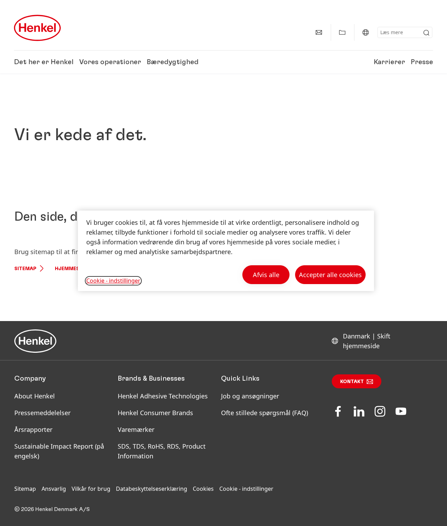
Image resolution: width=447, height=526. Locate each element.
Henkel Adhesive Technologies (163, 396)
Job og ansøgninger (250, 396)
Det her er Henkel (44, 62)
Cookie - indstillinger (246, 489)
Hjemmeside (71, 268)
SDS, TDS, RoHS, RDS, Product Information (162, 451)
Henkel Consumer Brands (155, 413)
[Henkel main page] (37, 28)
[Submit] (426, 32)
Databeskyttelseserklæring (151, 489)
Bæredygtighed (173, 62)
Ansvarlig (54, 489)
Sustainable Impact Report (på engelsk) (59, 451)
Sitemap (25, 268)
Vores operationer (110, 62)
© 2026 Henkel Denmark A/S (52, 509)
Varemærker (136, 429)
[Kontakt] (318, 32)
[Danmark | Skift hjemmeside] (365, 32)
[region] (226, 251)
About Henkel (34, 396)
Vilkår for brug (91, 489)
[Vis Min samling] (342, 32)
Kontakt (352, 381)
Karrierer (389, 62)
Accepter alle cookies (330, 274)
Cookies (203, 489)
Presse (422, 62)
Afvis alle (266, 274)
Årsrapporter (33, 429)
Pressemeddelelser (42, 413)
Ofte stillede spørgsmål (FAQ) (264, 413)
